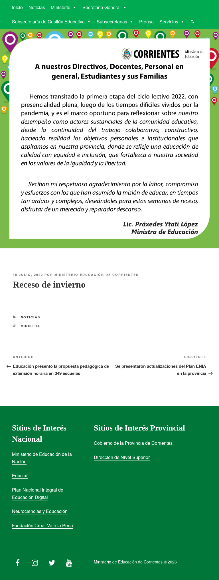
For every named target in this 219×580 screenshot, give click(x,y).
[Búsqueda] (192, 22)
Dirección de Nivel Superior (122, 457)
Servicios (168, 21)
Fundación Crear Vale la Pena (42, 525)
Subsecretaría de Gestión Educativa (48, 21)
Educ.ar (20, 475)
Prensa (146, 21)
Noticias (37, 7)
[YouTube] (69, 561)
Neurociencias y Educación (40, 511)
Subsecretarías (112, 21)
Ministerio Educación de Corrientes (96, 274)
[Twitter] (52, 561)
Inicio (17, 7)
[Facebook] (17, 561)
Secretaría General (101, 7)
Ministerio (60, 7)
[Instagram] (34, 561)
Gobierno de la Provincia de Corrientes (133, 443)
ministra (30, 326)
